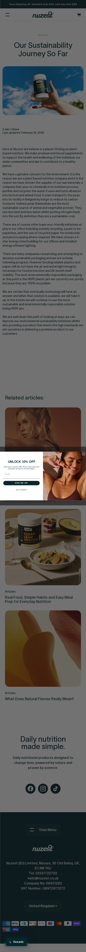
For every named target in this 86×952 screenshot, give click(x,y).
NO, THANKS (21, 489)
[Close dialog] (83, 454)
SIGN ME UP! (21, 483)
